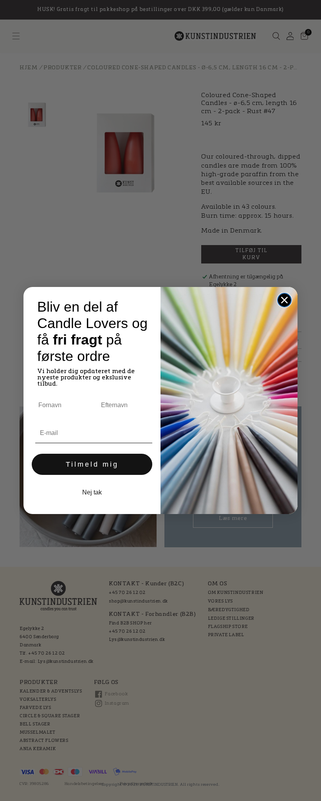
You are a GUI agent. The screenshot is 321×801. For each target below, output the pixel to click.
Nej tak (92, 492)
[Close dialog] (284, 300)
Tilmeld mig (92, 464)
